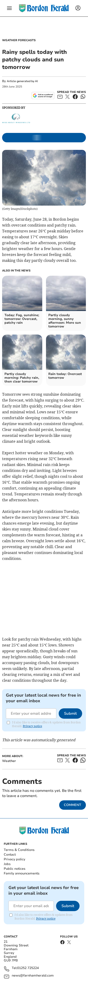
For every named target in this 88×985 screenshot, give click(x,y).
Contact (10, 854)
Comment (72, 805)
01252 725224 (28, 968)
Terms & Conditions (19, 850)
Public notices (14, 868)
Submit (70, 713)
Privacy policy (14, 859)
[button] (9, 8)
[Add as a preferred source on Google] (43, 95)
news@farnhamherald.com (33, 976)
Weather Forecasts (19, 40)
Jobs (7, 864)
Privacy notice (32, 726)
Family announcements (21, 873)
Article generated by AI (22, 81)
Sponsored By (13, 107)
